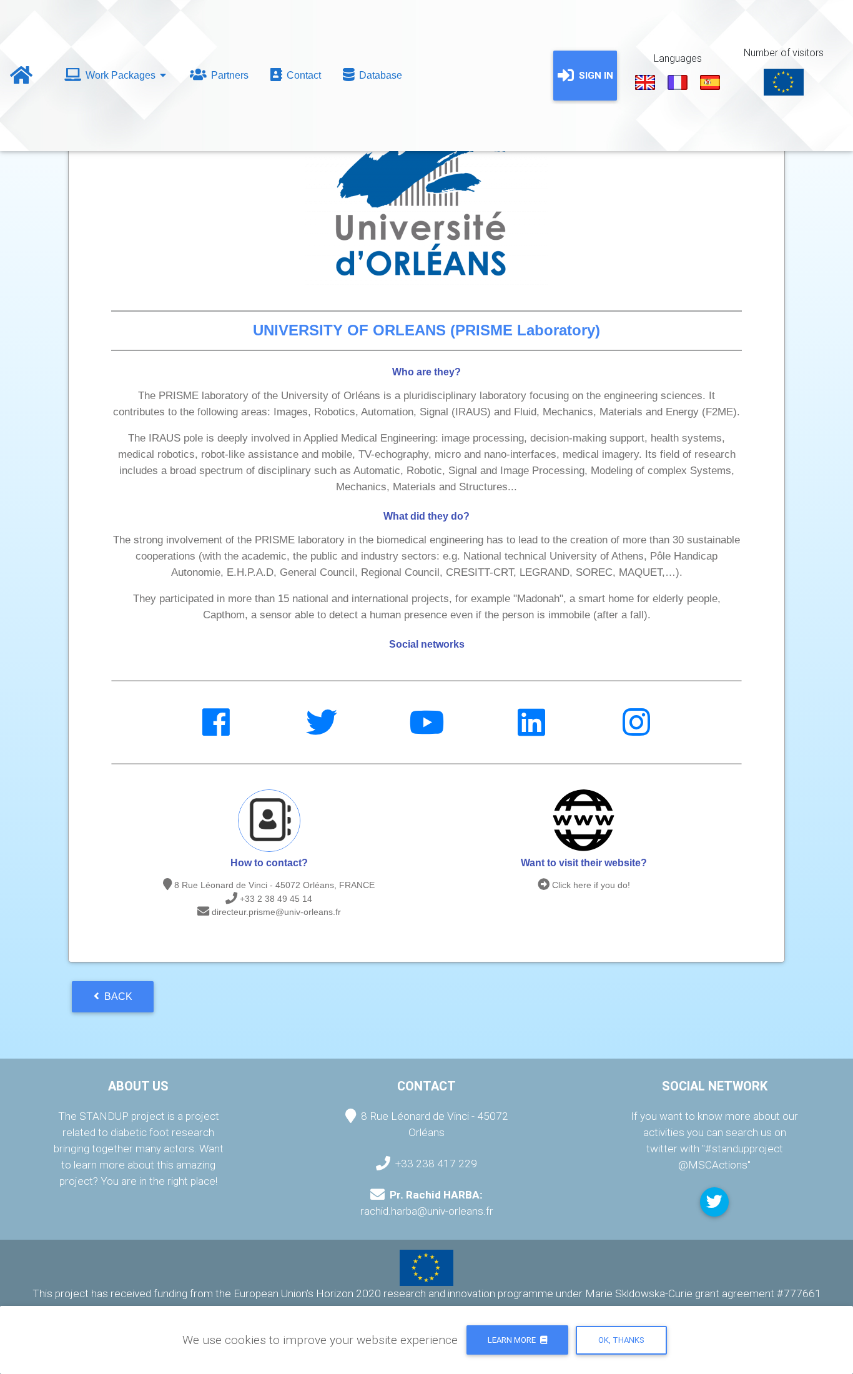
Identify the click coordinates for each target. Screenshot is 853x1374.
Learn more (513, 1340)
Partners (229, 75)
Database (379, 75)
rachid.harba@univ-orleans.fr (426, 1211)
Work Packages (120, 75)
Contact (302, 75)
